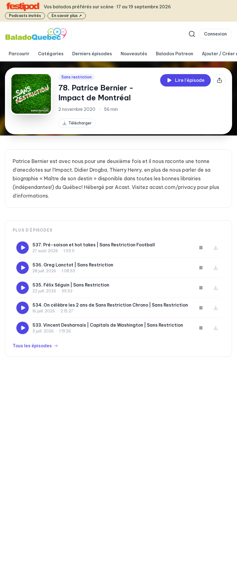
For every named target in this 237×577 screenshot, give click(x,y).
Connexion (215, 34)
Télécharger (80, 123)
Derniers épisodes (92, 53)
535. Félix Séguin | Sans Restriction (70, 285)
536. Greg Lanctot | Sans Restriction (72, 265)
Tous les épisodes (32, 346)
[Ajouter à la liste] (201, 248)
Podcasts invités (25, 15)
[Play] (22, 247)
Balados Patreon (174, 53)
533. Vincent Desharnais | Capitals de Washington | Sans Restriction (107, 325)
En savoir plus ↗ (67, 15)
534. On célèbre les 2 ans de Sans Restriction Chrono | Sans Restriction (110, 305)
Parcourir (19, 53)
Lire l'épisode (190, 80)
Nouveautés (134, 53)
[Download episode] (216, 248)
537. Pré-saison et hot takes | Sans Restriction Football (93, 245)
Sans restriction (76, 77)
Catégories (51, 53)
